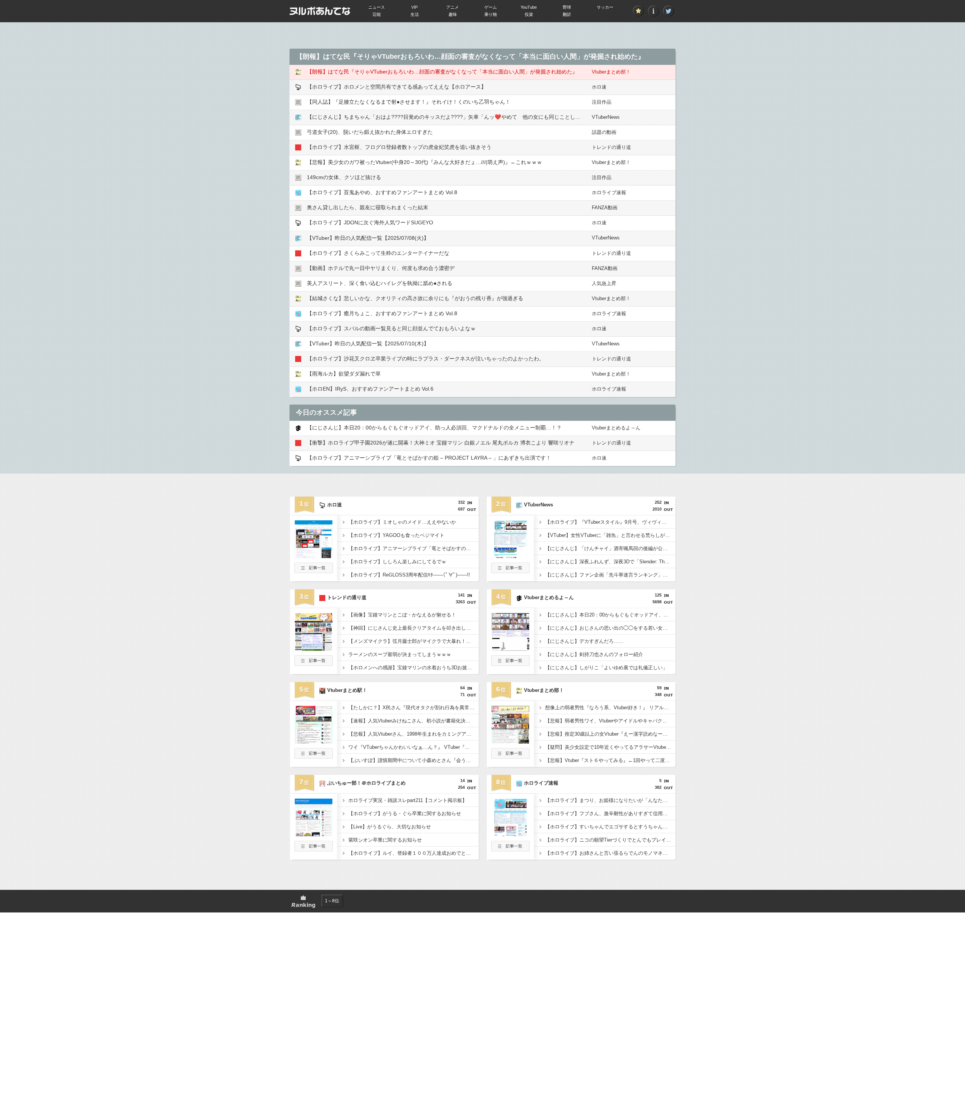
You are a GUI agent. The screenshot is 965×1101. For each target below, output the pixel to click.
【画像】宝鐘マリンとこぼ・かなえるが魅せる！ (402, 615)
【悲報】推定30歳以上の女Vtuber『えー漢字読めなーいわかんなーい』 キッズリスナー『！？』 (610, 734)
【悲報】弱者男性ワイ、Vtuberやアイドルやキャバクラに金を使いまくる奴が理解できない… (610, 721)
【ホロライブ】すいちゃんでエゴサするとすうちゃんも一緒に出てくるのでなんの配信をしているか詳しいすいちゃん (610, 827)
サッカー (605, 7)
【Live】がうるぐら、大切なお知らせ (389, 827)
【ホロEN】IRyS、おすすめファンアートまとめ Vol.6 (370, 389)
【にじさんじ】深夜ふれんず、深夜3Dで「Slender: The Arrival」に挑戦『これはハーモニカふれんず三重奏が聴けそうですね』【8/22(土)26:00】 (610, 561)
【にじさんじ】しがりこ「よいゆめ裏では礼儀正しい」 (606, 667)
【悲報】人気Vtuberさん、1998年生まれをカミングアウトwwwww (413, 734)
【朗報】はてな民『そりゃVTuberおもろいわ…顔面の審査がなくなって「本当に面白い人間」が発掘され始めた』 (442, 72)
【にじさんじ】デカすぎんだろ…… (584, 641)
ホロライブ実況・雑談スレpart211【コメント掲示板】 (407, 800)
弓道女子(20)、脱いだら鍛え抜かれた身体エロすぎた (370, 132)
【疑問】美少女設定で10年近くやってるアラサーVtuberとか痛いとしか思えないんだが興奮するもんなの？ (610, 747)
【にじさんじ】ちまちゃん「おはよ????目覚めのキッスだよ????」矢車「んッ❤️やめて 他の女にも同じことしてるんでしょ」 (459, 117)
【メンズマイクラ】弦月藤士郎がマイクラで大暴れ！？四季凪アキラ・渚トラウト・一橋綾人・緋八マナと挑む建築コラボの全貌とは (413, 641)
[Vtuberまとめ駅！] (313, 741)
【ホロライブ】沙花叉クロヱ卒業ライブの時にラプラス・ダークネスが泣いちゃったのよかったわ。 (425, 359)
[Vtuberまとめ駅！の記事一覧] (313, 756)
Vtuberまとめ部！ (611, 72)
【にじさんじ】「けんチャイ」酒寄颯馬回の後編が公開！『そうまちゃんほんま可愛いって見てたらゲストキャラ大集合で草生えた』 (610, 548)
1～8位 (332, 900)
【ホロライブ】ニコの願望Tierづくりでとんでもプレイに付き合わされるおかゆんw (610, 840)
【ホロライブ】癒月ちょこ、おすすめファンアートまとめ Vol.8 (382, 313)
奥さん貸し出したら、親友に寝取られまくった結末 (367, 207)
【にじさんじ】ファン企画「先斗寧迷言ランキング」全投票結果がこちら (610, 575)
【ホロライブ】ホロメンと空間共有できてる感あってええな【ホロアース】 (396, 87)
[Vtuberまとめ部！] (510, 741)
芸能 (376, 14)
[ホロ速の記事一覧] (313, 571)
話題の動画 (604, 132)
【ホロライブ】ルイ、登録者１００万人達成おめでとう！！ (413, 853)
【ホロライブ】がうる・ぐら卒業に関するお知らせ (404, 813)
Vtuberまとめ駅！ (347, 690)
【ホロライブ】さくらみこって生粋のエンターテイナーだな (378, 253)
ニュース (376, 7)
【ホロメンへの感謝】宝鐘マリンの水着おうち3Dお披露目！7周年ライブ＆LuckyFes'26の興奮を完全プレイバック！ (413, 667)
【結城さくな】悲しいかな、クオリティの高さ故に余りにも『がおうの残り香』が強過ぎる (415, 298)
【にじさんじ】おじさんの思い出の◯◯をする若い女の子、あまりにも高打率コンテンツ (610, 628)
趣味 (453, 14)
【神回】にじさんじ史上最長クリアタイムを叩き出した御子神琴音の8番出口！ (413, 628)
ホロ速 (599, 87)
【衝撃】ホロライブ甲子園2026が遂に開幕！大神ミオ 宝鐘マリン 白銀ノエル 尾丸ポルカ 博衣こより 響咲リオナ (440, 443)
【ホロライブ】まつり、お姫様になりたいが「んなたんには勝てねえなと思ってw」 (610, 800)
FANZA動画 (604, 207)
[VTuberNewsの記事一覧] (510, 571)
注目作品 (601, 102)
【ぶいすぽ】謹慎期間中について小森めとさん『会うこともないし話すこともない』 (413, 760)
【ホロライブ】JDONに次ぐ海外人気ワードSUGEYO (370, 222)
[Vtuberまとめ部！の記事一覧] (510, 756)
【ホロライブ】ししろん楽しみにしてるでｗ (397, 561)
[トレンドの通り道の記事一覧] (313, 663)
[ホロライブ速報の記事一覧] (510, 849)
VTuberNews (606, 117)
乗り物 (490, 14)
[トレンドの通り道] (313, 648)
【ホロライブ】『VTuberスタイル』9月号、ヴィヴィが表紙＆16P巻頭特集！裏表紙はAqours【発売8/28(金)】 (610, 522)
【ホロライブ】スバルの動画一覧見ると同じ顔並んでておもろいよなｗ (391, 328)
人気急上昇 (604, 283)
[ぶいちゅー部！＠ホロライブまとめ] (313, 834)
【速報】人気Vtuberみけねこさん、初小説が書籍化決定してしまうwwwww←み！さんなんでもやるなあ (413, 721)
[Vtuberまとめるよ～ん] (510, 648)
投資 (529, 14)
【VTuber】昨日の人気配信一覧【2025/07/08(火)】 (368, 238)
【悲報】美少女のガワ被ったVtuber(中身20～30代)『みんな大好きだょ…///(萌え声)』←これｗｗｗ (424, 162)
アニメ (452, 7)
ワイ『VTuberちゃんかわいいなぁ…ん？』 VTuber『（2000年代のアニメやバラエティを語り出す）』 (413, 747)
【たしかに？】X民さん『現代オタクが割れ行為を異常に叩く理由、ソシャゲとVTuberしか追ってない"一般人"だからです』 (413, 707)
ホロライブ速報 (609, 192)
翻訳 (567, 14)
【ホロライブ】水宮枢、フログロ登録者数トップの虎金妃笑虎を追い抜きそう (399, 147)
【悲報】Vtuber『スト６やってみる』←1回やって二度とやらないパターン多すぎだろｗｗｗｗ (610, 760)
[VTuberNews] (510, 555)
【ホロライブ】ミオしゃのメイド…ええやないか (402, 522)
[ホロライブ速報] (510, 834)
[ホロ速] (313, 555)
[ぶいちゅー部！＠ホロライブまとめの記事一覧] (313, 849)
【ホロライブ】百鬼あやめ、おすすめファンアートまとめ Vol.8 (382, 192)
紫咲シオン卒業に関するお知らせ (385, 840)
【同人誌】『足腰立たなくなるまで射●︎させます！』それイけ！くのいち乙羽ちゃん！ (408, 102)
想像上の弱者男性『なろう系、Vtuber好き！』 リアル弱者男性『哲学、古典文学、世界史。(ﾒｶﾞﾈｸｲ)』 (610, 707)
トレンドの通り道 (611, 147)
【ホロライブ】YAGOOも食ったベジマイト (396, 535)
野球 (567, 7)
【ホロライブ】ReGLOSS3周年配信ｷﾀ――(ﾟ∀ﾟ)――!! (409, 575)
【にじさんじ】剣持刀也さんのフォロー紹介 (594, 654)
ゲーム (490, 7)
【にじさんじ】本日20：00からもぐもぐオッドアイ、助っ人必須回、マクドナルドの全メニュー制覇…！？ (434, 428)
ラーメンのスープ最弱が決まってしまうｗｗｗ (399, 654)
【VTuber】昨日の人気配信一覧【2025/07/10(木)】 (368, 343)
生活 (415, 14)
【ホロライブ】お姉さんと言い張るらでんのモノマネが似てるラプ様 (610, 853)
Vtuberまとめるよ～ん (616, 428)
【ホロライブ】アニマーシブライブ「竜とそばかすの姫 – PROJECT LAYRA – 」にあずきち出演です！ (429, 458)
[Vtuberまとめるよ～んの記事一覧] (510, 663)
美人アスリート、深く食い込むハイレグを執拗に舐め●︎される (379, 283)
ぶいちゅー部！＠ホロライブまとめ (366, 783)
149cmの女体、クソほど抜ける (344, 177)
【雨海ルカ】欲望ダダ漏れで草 (344, 374)
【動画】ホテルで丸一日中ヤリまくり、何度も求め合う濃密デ (381, 268)
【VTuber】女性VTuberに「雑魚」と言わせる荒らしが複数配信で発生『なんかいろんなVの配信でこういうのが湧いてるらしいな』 (610, 535)
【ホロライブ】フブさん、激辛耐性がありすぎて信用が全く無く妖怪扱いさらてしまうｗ (610, 813)
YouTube (529, 7)
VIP (414, 7)
